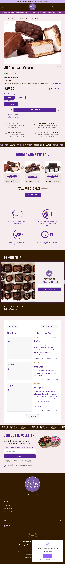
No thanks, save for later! (49, 292)
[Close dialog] (62, 263)
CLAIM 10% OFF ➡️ (49, 289)
